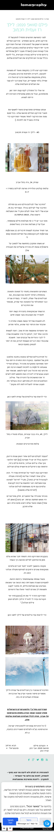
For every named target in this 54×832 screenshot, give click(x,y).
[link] (34, 5)
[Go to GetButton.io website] (47, 829)
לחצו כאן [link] (11, 397)
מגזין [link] (47, 19)
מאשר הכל (10, 821)
